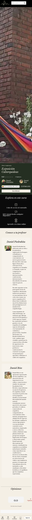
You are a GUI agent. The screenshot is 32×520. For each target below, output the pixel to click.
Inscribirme (16, 191)
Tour (8, 518)
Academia (14, 518)
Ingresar (28, 517)
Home (2, 518)
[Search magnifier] (25, 3)
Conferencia (8, 165)
